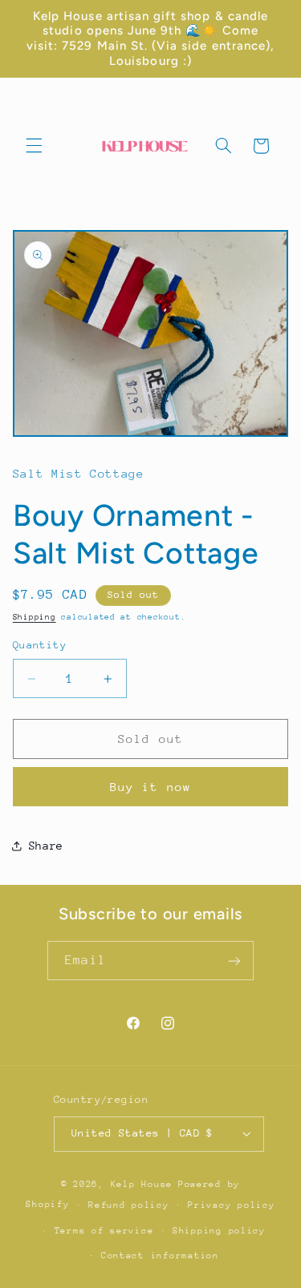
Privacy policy (231, 1205)
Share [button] (46, 845)
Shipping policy (219, 1230)
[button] (33, 145)
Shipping (34, 617)
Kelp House (142, 1184)
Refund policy (128, 1205)
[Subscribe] (233, 960)
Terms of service (104, 1230)
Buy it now (150, 786)
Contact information (160, 1255)
